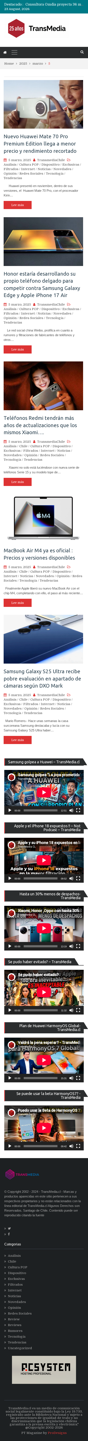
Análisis (10, 164)
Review (14, 1319)
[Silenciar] (71, 810)
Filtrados (11, 169)
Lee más (17, 205)
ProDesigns (57, 1433)
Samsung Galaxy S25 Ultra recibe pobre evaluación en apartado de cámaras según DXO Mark (42, 679)
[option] (54, 4)
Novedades (62, 169)
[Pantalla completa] (78, 810)
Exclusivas (70, 164)
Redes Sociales (31, 173)
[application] (44, 792)
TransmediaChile (51, 160)
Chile (23, 446)
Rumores (15, 1331)
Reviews (14, 1325)
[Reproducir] (10, 810)
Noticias (44, 169)
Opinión (10, 173)
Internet (28, 169)
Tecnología (54, 173)
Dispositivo (50, 164)
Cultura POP (29, 164)
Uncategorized (20, 1348)
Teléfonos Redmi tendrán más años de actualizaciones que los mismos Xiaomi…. (40, 425)
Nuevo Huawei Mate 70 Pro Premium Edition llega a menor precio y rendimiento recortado (40, 144)
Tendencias (13, 178)
